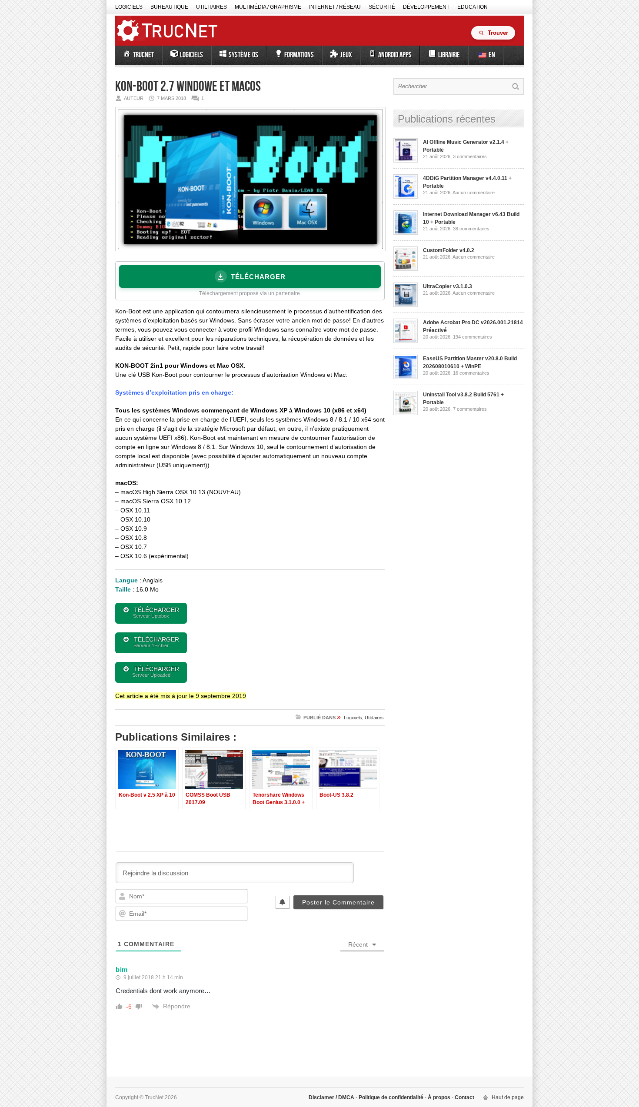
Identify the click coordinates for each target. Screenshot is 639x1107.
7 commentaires (470, 409)
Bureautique (169, 7)
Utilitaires (211, 7)
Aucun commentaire (474, 192)
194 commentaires (472, 336)
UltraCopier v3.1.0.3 (447, 286)
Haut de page (508, 1097)
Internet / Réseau (335, 7)
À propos (439, 1097)
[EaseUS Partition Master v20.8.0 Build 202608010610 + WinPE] (405, 377)
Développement (426, 7)
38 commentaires (471, 228)
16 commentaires (471, 373)
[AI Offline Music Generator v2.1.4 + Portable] (405, 161)
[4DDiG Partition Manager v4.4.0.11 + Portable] (405, 197)
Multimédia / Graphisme (268, 7)
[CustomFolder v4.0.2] (405, 269)
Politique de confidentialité (391, 1097)
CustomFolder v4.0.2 (448, 250)
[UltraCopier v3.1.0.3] (405, 305)
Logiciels (129, 7)
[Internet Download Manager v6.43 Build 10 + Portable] (405, 233)
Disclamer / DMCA (332, 1097)
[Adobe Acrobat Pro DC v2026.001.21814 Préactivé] (405, 341)
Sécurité (382, 7)
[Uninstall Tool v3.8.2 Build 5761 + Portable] (405, 413)
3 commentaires (470, 156)
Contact (463, 1097)
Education (472, 7)
